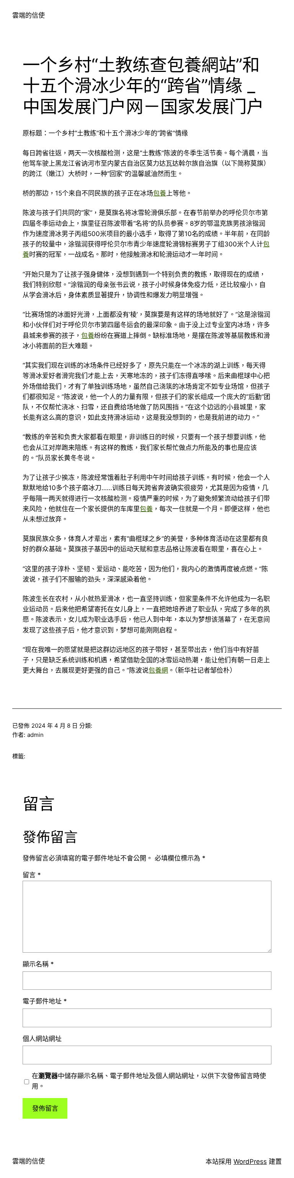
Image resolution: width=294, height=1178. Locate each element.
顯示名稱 (38, 964)
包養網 (158, 670)
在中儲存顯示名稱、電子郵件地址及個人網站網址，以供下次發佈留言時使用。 (149, 1081)
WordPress (250, 1161)
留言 (32, 875)
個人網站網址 (42, 1039)
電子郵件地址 (45, 1001)
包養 (159, 193)
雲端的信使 (28, 15)
